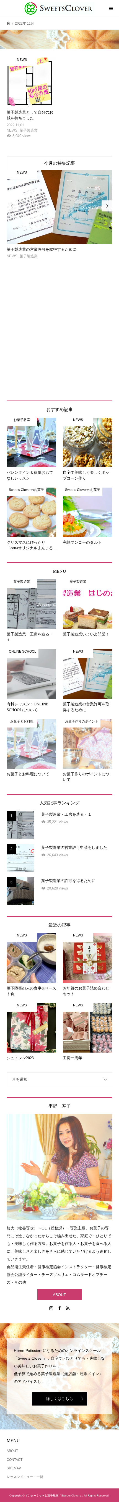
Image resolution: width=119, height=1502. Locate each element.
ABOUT (59, 1294)
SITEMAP (14, 1468)
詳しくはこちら (59, 1398)
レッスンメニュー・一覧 (25, 1477)
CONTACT (14, 1460)
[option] (60, 214)
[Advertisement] (59, 330)
